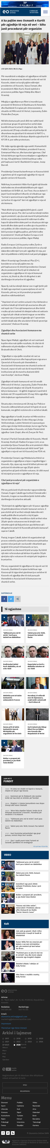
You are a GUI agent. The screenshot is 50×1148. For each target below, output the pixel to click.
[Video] (12, 626)
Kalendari (36, 1112)
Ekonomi (4, 1102)
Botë (34, 1115)
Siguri (19, 1112)
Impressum (6, 1024)
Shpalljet (20, 1125)
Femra (3, 1125)
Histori (19, 1119)
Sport (3, 1106)
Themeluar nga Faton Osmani (14, 1028)
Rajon (3, 1119)
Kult (18, 1109)
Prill (4, 1053)
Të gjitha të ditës (40, 846)
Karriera (36, 1125)
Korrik (23, 1044)
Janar (4, 1044)
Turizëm (20, 1115)
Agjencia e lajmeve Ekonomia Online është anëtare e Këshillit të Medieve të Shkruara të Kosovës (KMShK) (30, 1142)
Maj (3, 1056)
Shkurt (5, 1047)
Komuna (4, 1112)
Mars (4, 1050)
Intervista (20, 1122)
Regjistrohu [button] (25, 1091)
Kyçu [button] (25, 1085)
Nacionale (36, 1106)
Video (35, 1102)
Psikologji (4, 1122)
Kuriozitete (5, 1115)
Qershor (5, 1059)
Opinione (20, 1106)
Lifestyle (4, 1109)
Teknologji (37, 1122)
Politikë (20, 1102)
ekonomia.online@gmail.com (14, 1017)
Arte (34, 1109)
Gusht (23, 1047)
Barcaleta (36, 1119)
